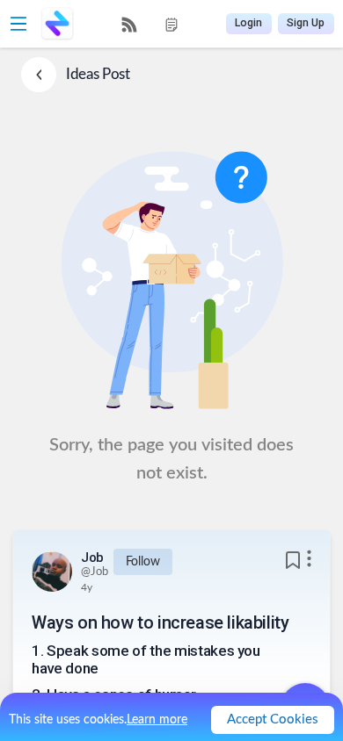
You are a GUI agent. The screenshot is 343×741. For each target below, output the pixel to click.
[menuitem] (129, 25)
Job (92, 557)
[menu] (150, 24)
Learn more (157, 720)
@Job (94, 572)
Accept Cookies (272, 719)
